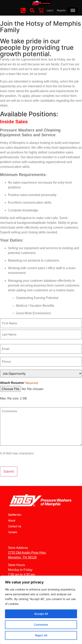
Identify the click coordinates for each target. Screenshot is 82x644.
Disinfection (14, 514)
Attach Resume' (19, 382)
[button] (32, 10)
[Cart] (41, 10)
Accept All (41, 613)
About (11, 520)
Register (61, 10)
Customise (41, 624)
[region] (41, 610)
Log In (50, 10)
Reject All (41, 635)
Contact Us (14, 526)
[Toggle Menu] (72, 10)
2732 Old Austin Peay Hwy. (27, 552)
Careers (12, 532)
